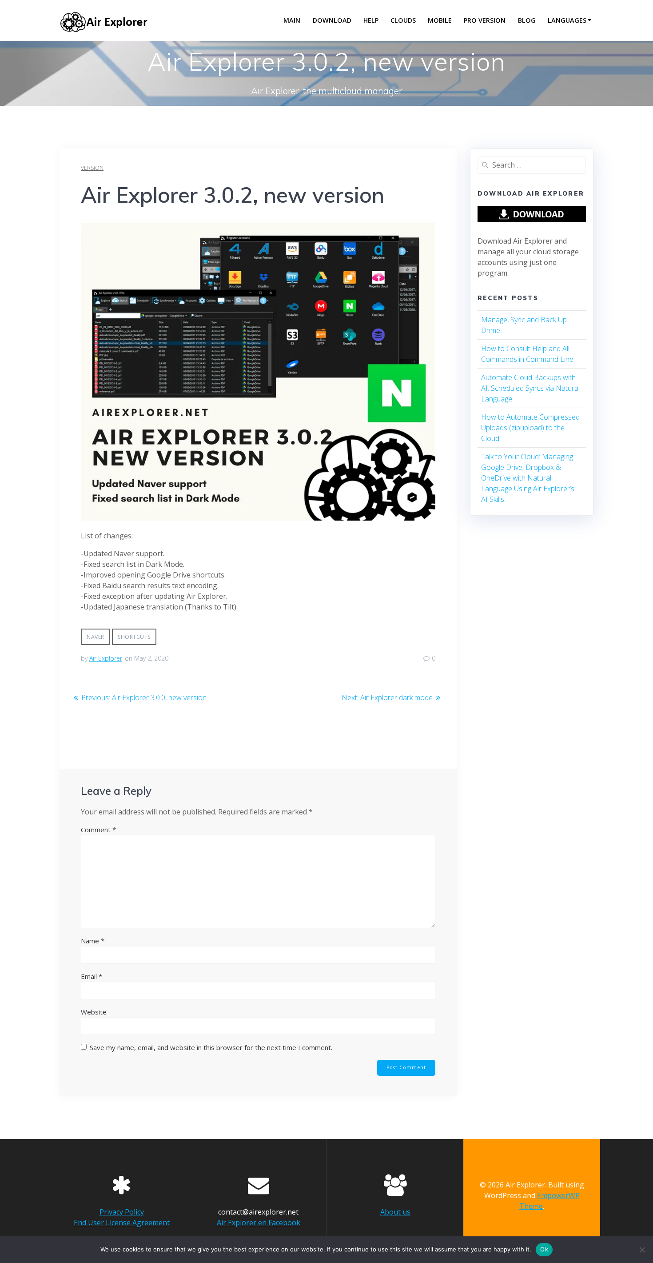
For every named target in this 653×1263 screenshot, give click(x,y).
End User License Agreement (122, 1222)
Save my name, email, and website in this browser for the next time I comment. (211, 1047)
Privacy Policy (122, 1212)
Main (291, 20)
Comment (98, 829)
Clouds (403, 20)
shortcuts (134, 637)
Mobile (440, 20)
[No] (641, 1249)
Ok (544, 1249)
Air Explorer (105, 658)
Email (91, 976)
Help (370, 20)
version (92, 168)
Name (92, 940)
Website (94, 1011)
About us (395, 1212)
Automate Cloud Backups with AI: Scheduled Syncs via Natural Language (530, 388)
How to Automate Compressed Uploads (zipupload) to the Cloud (530, 427)
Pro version (485, 20)
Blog (527, 20)
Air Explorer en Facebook (258, 1222)
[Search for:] (532, 165)
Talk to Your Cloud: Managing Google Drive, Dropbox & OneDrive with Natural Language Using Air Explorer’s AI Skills (527, 478)
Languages (567, 20)
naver (95, 637)
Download (332, 20)
